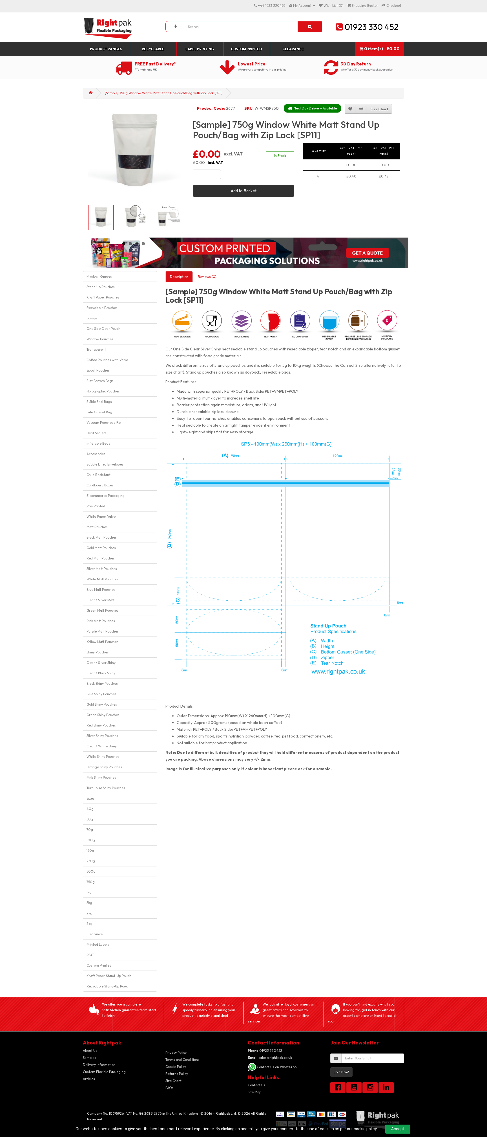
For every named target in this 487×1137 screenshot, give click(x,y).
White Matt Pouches (102, 579)
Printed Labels (98, 944)
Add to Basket (243, 190)
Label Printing (199, 49)
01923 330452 (265, 1050)
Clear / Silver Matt (100, 600)
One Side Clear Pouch (103, 328)
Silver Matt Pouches (102, 569)
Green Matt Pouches (102, 610)
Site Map (254, 1092)
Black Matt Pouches (102, 537)
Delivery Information (99, 1065)
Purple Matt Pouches (103, 631)
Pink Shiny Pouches (101, 777)
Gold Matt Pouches (101, 548)
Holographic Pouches (103, 391)
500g (91, 871)
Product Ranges (106, 49)
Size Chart (173, 1081)
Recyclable (153, 49)
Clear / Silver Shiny (101, 662)
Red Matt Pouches (101, 558)
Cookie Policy (175, 1066)
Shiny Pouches (98, 652)
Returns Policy (176, 1074)
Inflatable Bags (98, 443)
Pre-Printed (96, 506)
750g (91, 882)
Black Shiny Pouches (102, 683)
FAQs (169, 1088)
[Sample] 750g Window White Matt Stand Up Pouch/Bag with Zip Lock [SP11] (164, 93)
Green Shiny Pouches (103, 715)
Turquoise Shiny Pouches (106, 788)
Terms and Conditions (182, 1059)
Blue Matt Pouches (101, 589)
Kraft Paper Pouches (103, 297)
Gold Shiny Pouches (102, 704)
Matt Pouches (97, 527)
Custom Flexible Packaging (104, 1072)
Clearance (293, 49)
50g (90, 819)
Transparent (96, 349)
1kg (89, 892)
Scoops (92, 318)
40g (90, 809)
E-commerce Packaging (106, 495)
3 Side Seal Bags (99, 402)
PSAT (90, 955)
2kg (89, 913)
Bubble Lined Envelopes (105, 464)
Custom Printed (246, 49)
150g (90, 850)
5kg (89, 903)
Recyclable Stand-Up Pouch (108, 986)
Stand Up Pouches (101, 287)
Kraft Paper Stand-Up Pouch (109, 976)
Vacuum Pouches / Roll (104, 422)
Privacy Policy (176, 1052)
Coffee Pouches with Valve (107, 360)
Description (179, 277)
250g (91, 861)
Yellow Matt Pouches (102, 642)
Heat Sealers (97, 433)
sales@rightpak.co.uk (270, 1057)
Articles (89, 1079)
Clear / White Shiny (102, 746)
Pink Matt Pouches (101, 621)
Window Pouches (100, 339)
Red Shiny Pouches (101, 725)
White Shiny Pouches (103, 756)
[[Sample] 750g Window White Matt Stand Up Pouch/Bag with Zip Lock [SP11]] (134, 151)
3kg (89, 923)
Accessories (96, 454)
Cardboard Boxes (100, 485)
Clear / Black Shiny (101, 673)
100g (91, 840)
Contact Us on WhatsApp (276, 1067)
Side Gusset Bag (99, 412)
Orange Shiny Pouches (104, 767)
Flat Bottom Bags (100, 381)
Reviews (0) (207, 277)
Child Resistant (98, 475)
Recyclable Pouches (102, 308)
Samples (89, 1057)
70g (90, 829)
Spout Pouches (98, 370)
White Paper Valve (101, 516)
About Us (90, 1050)
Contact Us (256, 1085)
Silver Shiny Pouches (102, 736)
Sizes (90, 798)
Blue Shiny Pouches (101, 694)
